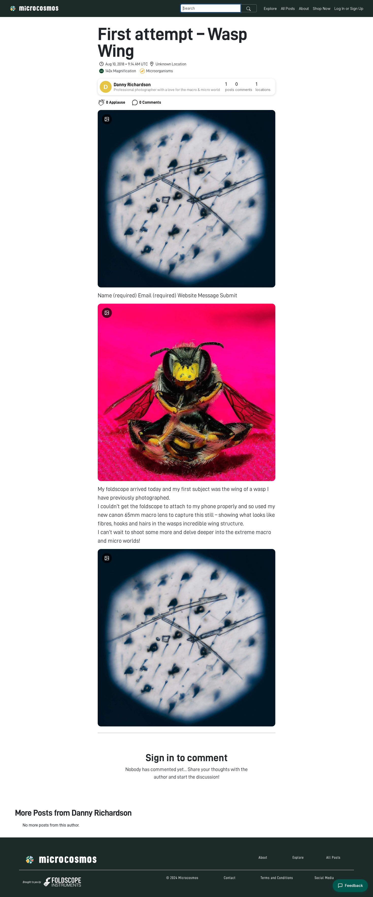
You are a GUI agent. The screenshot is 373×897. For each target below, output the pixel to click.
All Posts (288, 8)
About (304, 8)
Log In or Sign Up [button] (348, 8)
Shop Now (321, 8)
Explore (270, 8)
